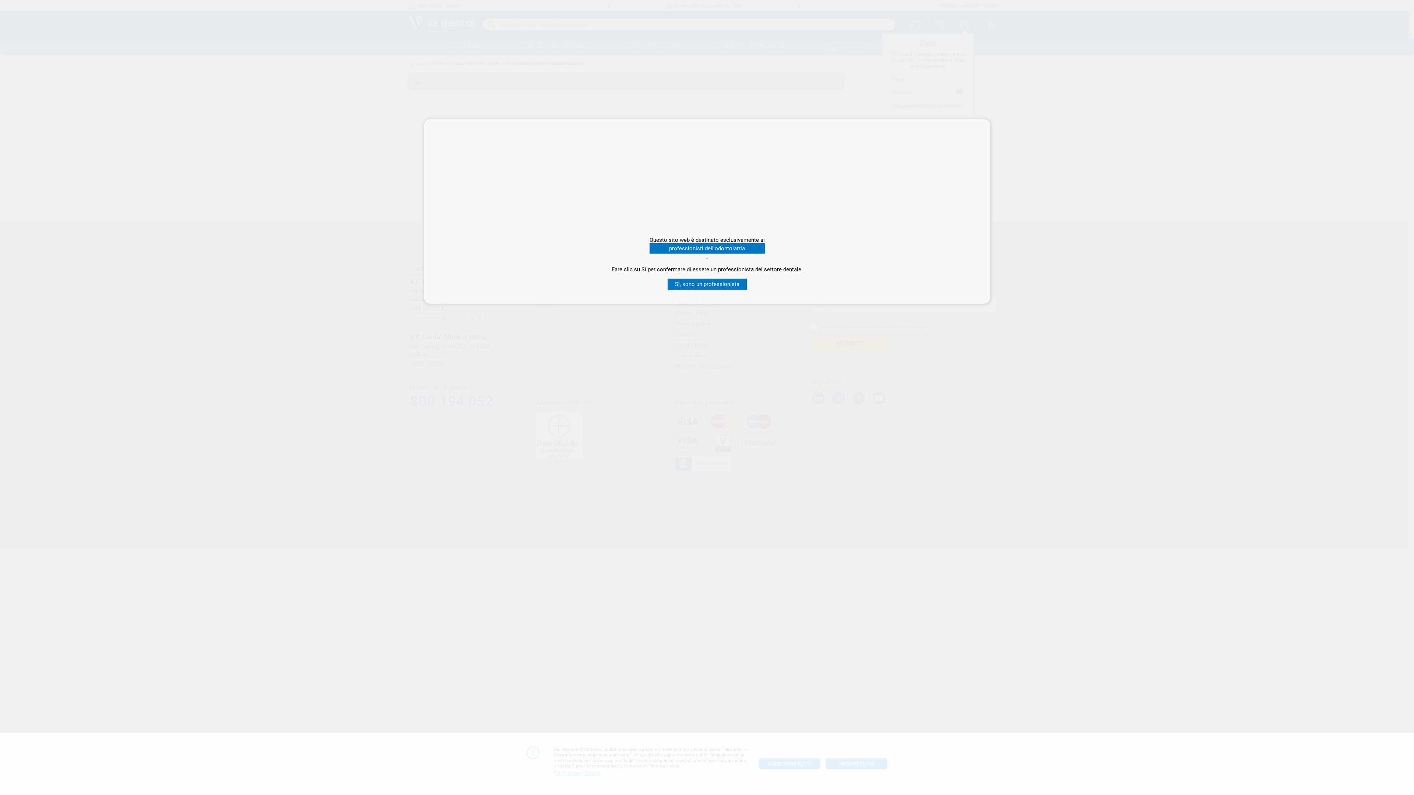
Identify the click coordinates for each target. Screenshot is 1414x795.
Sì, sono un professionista (707, 284)
